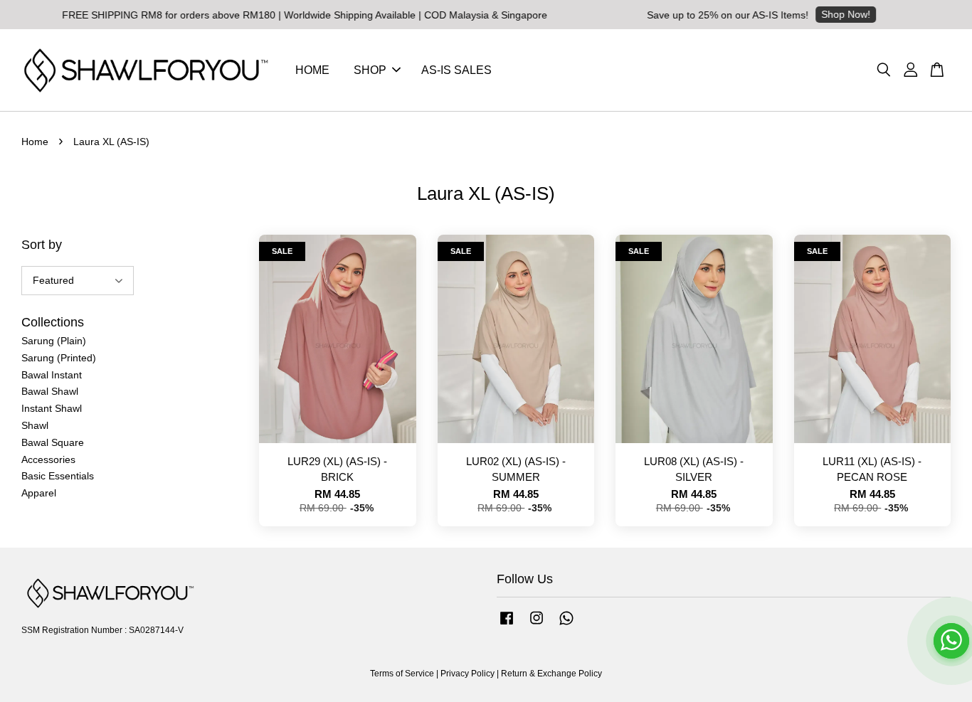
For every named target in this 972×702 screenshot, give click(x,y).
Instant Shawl (51, 408)
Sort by (41, 245)
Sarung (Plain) (53, 340)
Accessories (48, 459)
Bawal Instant (51, 375)
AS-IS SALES (456, 70)
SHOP (370, 70)
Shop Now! (828, 14)
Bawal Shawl (49, 391)
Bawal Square (52, 442)
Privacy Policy (467, 674)
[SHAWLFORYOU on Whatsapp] (566, 625)
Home (34, 141)
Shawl (34, 425)
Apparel (38, 493)
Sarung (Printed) (58, 357)
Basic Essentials (57, 476)
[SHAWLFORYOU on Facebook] (507, 625)
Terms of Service (402, 674)
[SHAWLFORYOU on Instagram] (536, 625)
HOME (312, 70)
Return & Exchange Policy (551, 674)
